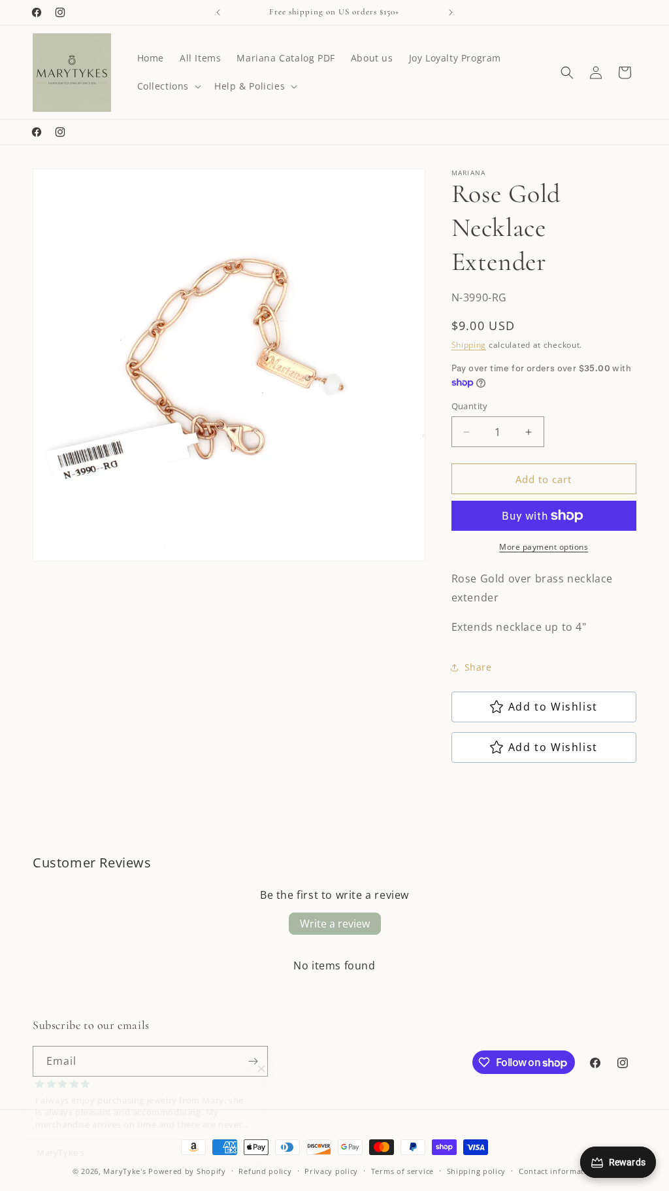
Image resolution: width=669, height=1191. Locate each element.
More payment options (543, 546)
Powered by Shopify (187, 1171)
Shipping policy (476, 1171)
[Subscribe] (252, 1061)
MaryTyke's (124, 1171)
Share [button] (478, 667)
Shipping (469, 344)
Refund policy (264, 1171)
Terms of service (402, 1171)
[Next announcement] (450, 12)
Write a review (335, 923)
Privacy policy (331, 1171)
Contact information (557, 1171)
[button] (168, 86)
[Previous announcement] (218, 12)
